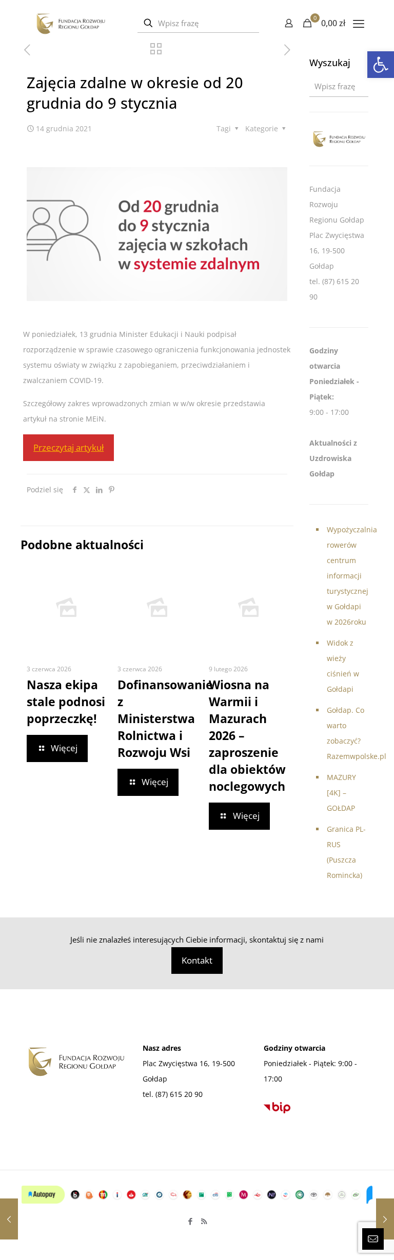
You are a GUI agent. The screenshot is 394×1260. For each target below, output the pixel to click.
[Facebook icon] (190, 1221)
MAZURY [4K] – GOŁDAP (341, 792)
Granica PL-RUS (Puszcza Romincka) (346, 852)
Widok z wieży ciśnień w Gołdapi (343, 666)
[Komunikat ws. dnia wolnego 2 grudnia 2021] (9, 1218)
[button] (380, 64)
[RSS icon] (204, 1221)
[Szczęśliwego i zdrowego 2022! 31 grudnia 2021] (385, 1218)
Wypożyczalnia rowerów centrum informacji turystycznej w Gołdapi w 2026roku (347, 576)
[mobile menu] (358, 23)
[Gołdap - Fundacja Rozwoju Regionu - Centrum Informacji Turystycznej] (70, 23)
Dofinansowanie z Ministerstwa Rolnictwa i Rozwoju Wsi (165, 718)
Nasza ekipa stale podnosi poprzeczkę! (66, 701)
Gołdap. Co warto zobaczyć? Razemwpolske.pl (347, 733)
